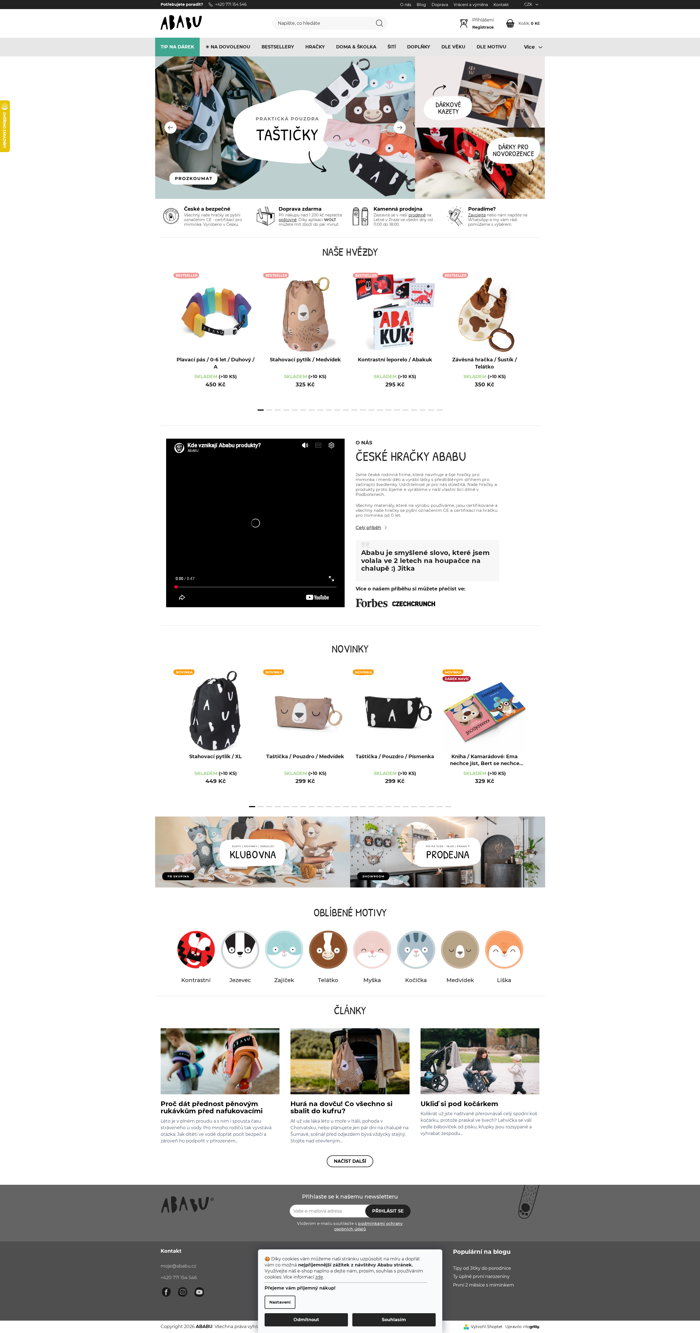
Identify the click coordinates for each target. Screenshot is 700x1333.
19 (422, 410)
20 (431, 410)
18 (414, 410)
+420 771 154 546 (179, 1277)
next (534, 342)
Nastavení (280, 1302)
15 (388, 410)
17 (405, 410)
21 (440, 410)
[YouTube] (199, 1292)
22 (440, 806)
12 (363, 410)
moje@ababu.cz (178, 1266)
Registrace (483, 27)
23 (448, 806)
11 (354, 410)
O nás (405, 4)
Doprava (440, 4)
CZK (528, 4)
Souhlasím (394, 1319)
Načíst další (350, 1161)
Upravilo (513, 1326)
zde (319, 1277)
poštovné (288, 219)
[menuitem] (177, 47)
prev (166, 342)
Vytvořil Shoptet (487, 1326)
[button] (170, 128)
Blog (421, 4)
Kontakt (501, 4)
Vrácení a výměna (471, 4)
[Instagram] (182, 1292)
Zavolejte (477, 215)
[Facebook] (166, 1292)
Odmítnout (306, 1319)
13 (371, 410)
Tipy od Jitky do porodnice (482, 1268)
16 (397, 410)
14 (380, 410)
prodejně (417, 215)
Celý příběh (368, 527)
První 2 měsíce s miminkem (483, 1285)
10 (346, 410)
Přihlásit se (388, 1211)
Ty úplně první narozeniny (481, 1276)
